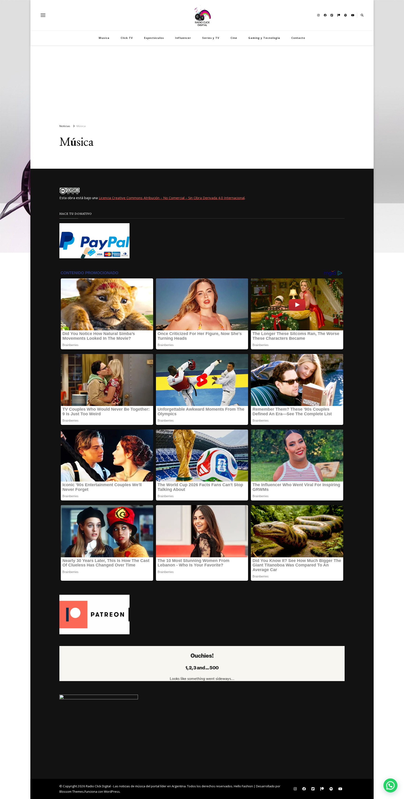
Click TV (127, 38)
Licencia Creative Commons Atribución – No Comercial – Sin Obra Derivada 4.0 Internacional (172, 197)
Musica (104, 38)
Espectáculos (154, 38)
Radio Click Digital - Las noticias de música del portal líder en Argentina (136, 786)
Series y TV (210, 38)
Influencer (183, 38)
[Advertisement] (202, 83)
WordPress (112, 791)
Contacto (298, 38)
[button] (390, 785)
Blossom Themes (71, 791)
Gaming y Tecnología (264, 38)
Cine (234, 38)
